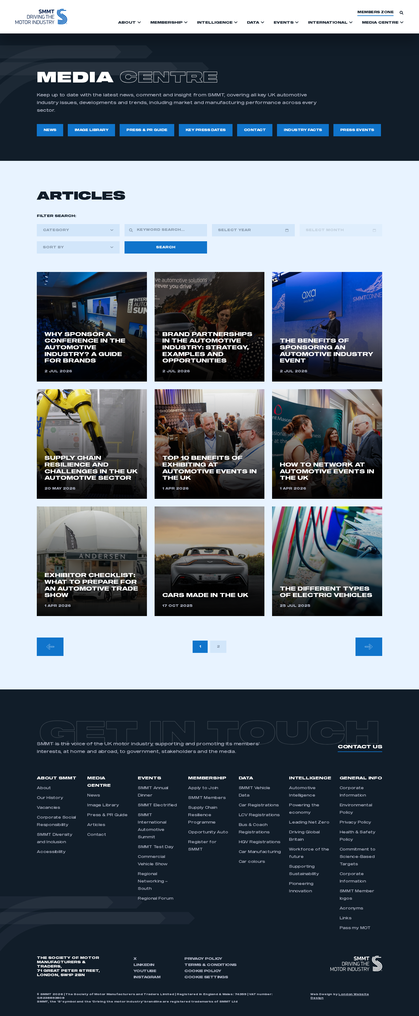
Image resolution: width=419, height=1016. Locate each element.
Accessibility (51, 852)
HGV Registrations (259, 842)
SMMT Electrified (157, 805)
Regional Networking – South (153, 881)
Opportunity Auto (208, 832)
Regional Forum (155, 899)
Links (346, 918)
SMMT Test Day (156, 847)
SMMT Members (206, 798)
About (44, 788)
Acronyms (351, 908)
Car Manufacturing (260, 852)
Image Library (103, 805)
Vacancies (48, 808)
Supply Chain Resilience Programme (202, 815)
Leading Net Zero (309, 822)
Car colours (252, 862)
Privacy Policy (355, 822)
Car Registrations (259, 805)
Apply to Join (203, 788)
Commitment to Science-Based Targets (357, 857)
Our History (50, 798)
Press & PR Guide (107, 815)
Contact (96, 835)
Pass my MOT (355, 928)
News (93, 795)
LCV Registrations (259, 815)
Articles (96, 825)
